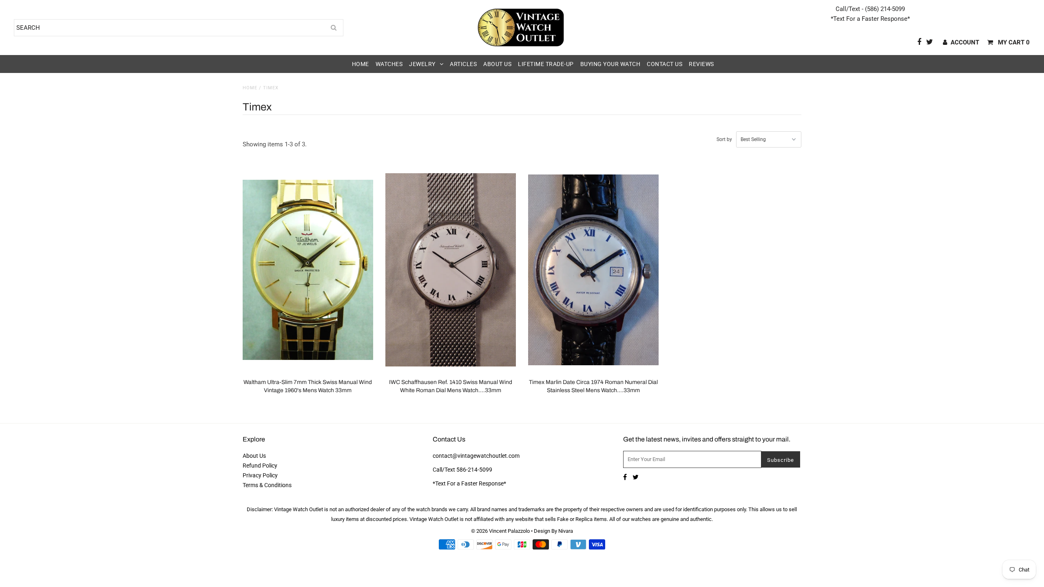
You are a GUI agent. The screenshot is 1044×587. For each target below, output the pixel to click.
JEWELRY (422, 64)
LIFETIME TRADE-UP (546, 64)
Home (250, 87)
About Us (254, 455)
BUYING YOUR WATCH (610, 64)
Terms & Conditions (267, 485)
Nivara (565, 531)
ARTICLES (463, 64)
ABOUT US (497, 64)
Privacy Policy (260, 475)
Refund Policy (260, 465)
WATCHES (389, 64)
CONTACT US (664, 64)
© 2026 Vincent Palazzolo (500, 531)
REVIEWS (701, 64)
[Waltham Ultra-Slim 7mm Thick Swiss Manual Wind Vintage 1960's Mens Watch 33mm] (308, 270)
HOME (360, 64)
